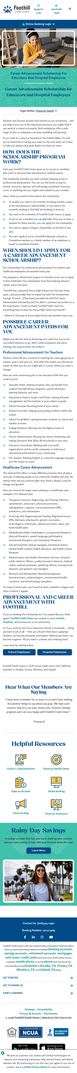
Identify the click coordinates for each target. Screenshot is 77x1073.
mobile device (25, 961)
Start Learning (13, 993)
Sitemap (30, 1010)
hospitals (8, 622)
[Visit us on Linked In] (33, 937)
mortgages (64, 953)
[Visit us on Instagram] (42, 937)
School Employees (19, 652)
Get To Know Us (13, 985)
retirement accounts (42, 953)
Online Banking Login (38, 24)
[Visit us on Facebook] (25, 937)
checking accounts (59, 949)
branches (31, 965)
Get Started (10, 978)
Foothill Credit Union (21, 618)
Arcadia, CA (48, 965)
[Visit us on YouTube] (51, 937)
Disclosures (50, 1014)
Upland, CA (47, 969)
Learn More (38, 850)
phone (48, 961)
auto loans (12, 957)
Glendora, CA (26, 969)
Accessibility (44, 1010)
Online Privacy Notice (35, 1067)
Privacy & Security (30, 1014)
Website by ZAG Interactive (56, 1018)
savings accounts (15, 953)
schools (60, 618)
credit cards (29, 957)
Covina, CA (64, 965)
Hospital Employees (55, 652)
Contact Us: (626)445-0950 (38, 923)
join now (47, 219)
